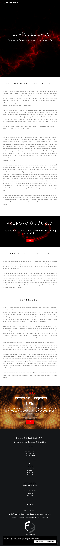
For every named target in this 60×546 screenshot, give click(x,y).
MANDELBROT (30, 447)
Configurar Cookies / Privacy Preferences (12, 542)
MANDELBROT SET (30, 469)
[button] (56, 3)
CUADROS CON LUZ (30, 482)
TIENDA (30, 479)
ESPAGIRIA (30, 465)
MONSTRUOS (30, 472)
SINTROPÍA (30, 471)
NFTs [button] (30, 422)
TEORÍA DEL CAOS (30, 454)
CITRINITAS (30, 467)
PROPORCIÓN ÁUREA (30, 452)
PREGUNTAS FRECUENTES (30, 484)
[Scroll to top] (57, 543)
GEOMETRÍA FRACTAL (30, 456)
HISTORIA (30, 497)
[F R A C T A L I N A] (11, 2)
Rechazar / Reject (39, 541)
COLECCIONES (30, 460)
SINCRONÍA (30, 474)
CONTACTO (30, 495)
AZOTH (30, 463)
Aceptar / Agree (50, 541)
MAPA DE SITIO (30, 499)
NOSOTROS (30, 493)
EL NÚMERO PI (30, 450)
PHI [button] (30, 240)
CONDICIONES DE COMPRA (30, 486)
